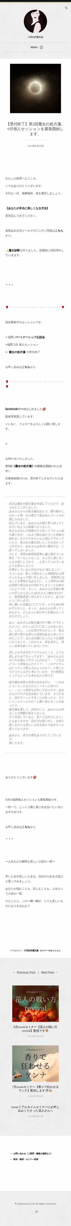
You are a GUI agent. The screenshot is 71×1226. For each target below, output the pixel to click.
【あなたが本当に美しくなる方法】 (27, 208)
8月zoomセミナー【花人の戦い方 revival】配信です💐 (35, 1029)
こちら (59, 230)
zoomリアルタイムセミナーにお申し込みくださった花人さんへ (35, 1109)
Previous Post (26, 972)
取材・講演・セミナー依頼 (25, 1159)
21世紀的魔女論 (31, 950)
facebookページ (15, 409)
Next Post (47, 972)
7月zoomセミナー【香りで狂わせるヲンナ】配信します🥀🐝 (35, 1088)
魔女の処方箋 (17, 352)
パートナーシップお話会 (29, 337)
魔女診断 (14, 250)
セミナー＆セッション (50, 950)
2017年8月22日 (35, 146)
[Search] (66, 7)
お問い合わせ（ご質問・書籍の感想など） (33, 1153)
